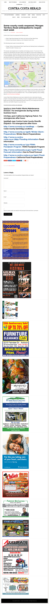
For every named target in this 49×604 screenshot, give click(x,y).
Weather (13, 165)
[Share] (21, 160)
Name (5, 191)
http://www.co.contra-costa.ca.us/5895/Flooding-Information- (21, 138)
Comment (6, 178)
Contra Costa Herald (24, 8)
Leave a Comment (19, 32)
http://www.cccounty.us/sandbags (19, 126)
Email (5, 197)
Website (5, 203)
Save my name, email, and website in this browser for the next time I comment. (21, 210)
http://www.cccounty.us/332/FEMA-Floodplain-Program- (20, 146)
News (10, 165)
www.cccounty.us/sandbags (13, 94)
